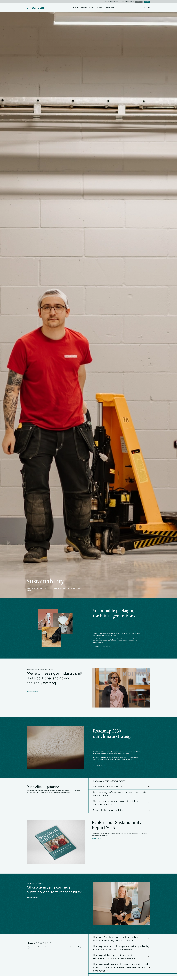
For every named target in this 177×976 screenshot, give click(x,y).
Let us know (32, 949)
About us (107, 1)
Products (84, 8)
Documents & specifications (127, 1)
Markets (76, 8)
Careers (139, 1)
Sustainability (110, 8)
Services (91, 8)
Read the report (96, 838)
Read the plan (99, 765)
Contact (147, 1)
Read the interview (32, 691)
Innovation (100, 8)
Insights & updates (114, 1)
